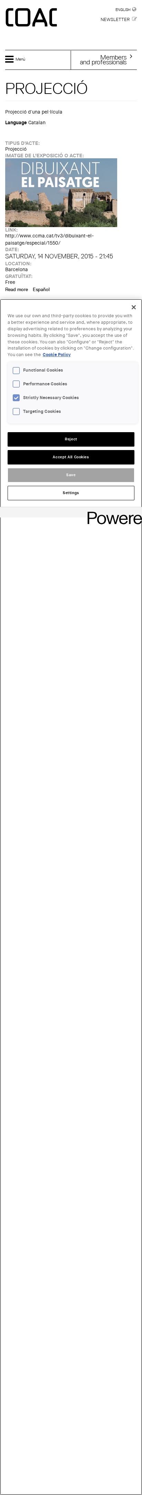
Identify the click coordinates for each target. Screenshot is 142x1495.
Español (41, 289)
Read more (16, 289)
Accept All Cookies (71, 457)
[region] (71, 897)
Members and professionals (103, 59)
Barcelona (16, 269)
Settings (71, 492)
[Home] (32, 18)
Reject (71, 439)
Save (70, 475)
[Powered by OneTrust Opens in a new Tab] (112, 513)
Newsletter (115, 19)
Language (16, 122)
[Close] (133, 307)
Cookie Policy (57, 354)
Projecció (16, 149)
